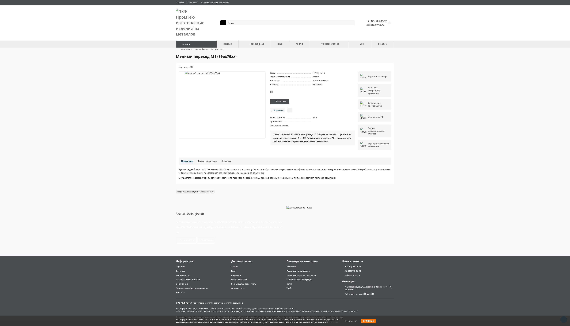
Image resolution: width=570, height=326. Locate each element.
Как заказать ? (183, 275)
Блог (233, 271)
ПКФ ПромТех (319, 72)
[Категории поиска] (223, 22)
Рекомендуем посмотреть (243, 283)
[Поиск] (352, 23)
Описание (187, 161)
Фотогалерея (237, 288)
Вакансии (236, 275)
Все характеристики (279, 125)
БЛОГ (362, 44)
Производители (239, 279)
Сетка (289, 283)
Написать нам (206, 240)
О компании (192, 2)
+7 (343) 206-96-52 (376, 21)
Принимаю (368, 321)
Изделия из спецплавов (298, 271)
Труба (289, 288)
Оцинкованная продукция (299, 279)
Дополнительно (241, 261)
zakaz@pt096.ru (375, 24)
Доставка (180, 2)
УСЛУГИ (299, 44)
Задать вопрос (187, 240)
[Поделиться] (289, 110)
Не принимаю (351, 321)
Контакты (180, 292)
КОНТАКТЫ (382, 44)
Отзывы (226, 161)
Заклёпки (291, 266)
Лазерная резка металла (188, 279)
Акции (234, 266)
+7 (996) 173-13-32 (353, 271)
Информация (185, 261)
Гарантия (180, 266)
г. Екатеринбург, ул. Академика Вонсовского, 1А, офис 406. (368, 288)
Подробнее (333, 322)
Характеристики (207, 161)
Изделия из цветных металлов (301, 275)
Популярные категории (302, 261)
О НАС (280, 44)
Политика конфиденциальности (215, 2)
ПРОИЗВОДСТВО (257, 44)
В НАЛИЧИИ (186, 49)
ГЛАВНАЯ (228, 44)
